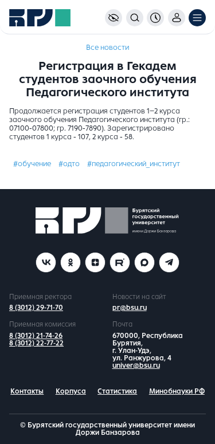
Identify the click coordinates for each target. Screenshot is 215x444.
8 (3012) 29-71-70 (36, 307)
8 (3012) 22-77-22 (36, 343)
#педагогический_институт (133, 164)
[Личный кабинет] (176, 17)
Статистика (117, 391)
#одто (69, 164)
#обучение (32, 164)
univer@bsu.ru (136, 365)
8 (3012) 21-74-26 (35, 335)
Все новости (107, 48)
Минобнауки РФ (177, 391)
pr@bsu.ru (129, 307)
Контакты (27, 391)
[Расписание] (155, 17)
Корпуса (71, 391)
